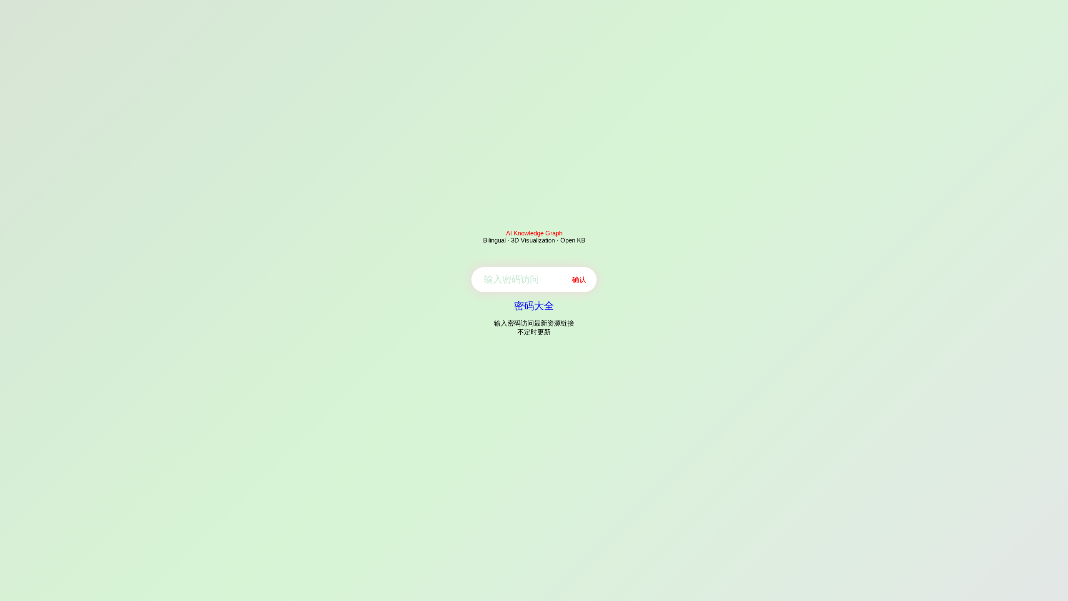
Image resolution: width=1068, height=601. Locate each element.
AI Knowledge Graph (534, 233)
